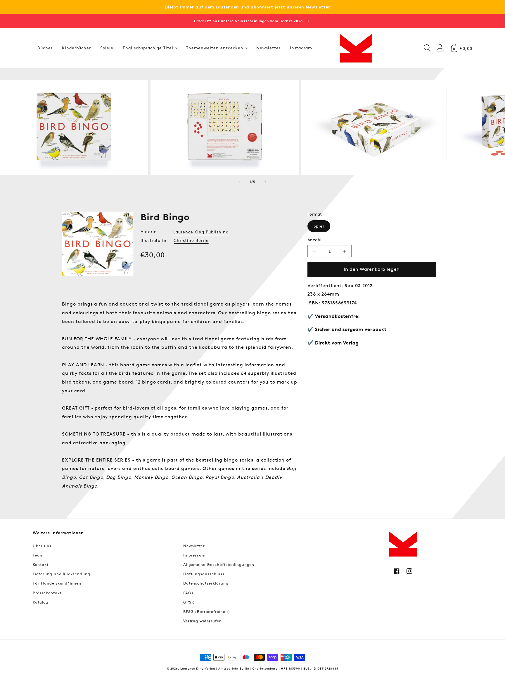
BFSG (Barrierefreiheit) (206, 611)
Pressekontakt (47, 592)
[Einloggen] (440, 47)
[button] (149, 48)
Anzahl (314, 239)
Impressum (194, 555)
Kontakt (41, 564)
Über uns (42, 545)
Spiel (319, 225)
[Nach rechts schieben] (265, 181)
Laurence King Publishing (201, 231)
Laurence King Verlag (197, 668)
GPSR (188, 602)
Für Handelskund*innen (57, 583)
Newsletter (194, 545)
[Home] (355, 48)
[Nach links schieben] (239, 181)
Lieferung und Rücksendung (61, 573)
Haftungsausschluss (203, 573)
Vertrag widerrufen (202, 620)
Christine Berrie (191, 240)
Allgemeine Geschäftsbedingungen (219, 564)
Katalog (40, 602)
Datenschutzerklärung (206, 583)
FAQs (188, 592)
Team (38, 555)
